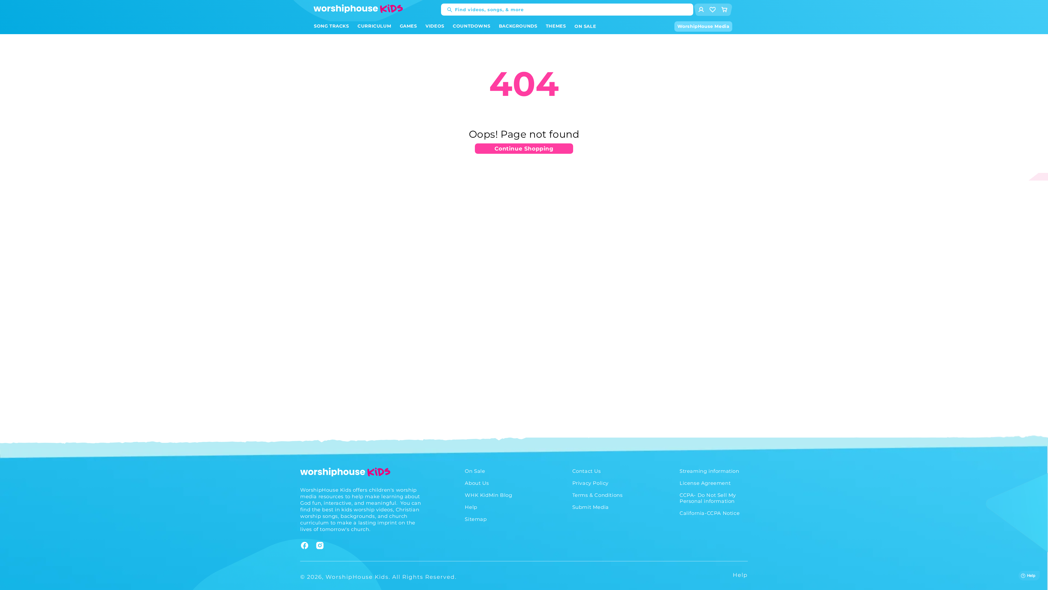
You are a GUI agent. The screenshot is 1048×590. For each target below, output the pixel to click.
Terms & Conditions (597, 495)
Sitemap (476, 519)
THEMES (556, 26)
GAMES (408, 26)
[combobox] (567, 10)
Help (471, 507)
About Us (477, 483)
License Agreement (705, 483)
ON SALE (585, 26)
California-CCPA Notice (710, 513)
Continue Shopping (524, 148)
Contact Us (586, 471)
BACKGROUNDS (518, 26)
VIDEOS (434, 26)
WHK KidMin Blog (488, 495)
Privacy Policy (590, 483)
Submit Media (590, 507)
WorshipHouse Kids (357, 577)
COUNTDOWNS (471, 26)
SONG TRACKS (331, 26)
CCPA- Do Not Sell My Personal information (708, 498)
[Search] (447, 10)
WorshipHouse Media (703, 26)
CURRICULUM (374, 26)
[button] (331, 26)
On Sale (475, 471)
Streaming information (709, 471)
